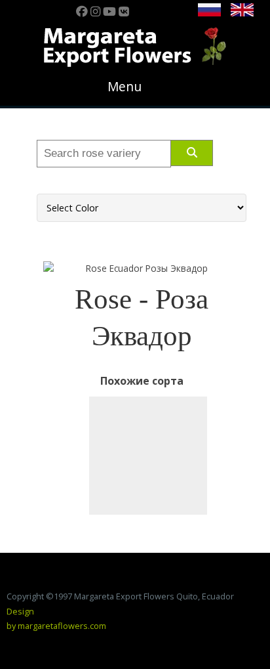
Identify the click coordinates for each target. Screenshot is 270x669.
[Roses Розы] (148, 456)
